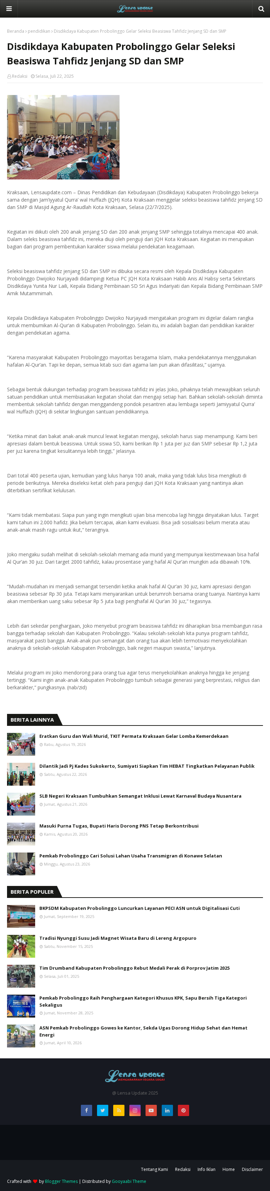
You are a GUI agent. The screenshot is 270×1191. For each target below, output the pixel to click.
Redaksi (19, 76)
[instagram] (135, 1110)
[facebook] (86, 1110)
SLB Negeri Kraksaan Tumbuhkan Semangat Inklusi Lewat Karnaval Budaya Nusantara (140, 796)
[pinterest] (183, 1110)
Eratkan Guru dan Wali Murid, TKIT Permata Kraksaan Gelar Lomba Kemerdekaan (134, 736)
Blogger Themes (61, 1181)
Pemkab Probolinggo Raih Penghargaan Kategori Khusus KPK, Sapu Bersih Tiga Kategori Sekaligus (143, 1001)
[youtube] (151, 1110)
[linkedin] (167, 1110)
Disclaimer (252, 1169)
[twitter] (102, 1110)
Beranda (15, 31)
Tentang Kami (154, 1169)
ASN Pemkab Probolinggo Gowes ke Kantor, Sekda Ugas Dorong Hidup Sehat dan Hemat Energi (143, 1031)
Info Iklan (207, 1169)
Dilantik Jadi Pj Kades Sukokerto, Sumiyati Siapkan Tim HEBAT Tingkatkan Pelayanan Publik (147, 766)
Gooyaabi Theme (129, 1181)
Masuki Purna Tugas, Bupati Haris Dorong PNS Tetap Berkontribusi (119, 826)
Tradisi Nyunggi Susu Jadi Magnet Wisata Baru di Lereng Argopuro (118, 938)
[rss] (118, 1110)
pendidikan (39, 31)
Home (229, 1169)
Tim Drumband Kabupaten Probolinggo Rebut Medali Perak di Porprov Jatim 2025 (134, 968)
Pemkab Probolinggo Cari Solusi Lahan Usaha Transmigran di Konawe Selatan (130, 856)
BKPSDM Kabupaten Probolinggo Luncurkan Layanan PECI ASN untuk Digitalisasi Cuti (139, 908)
